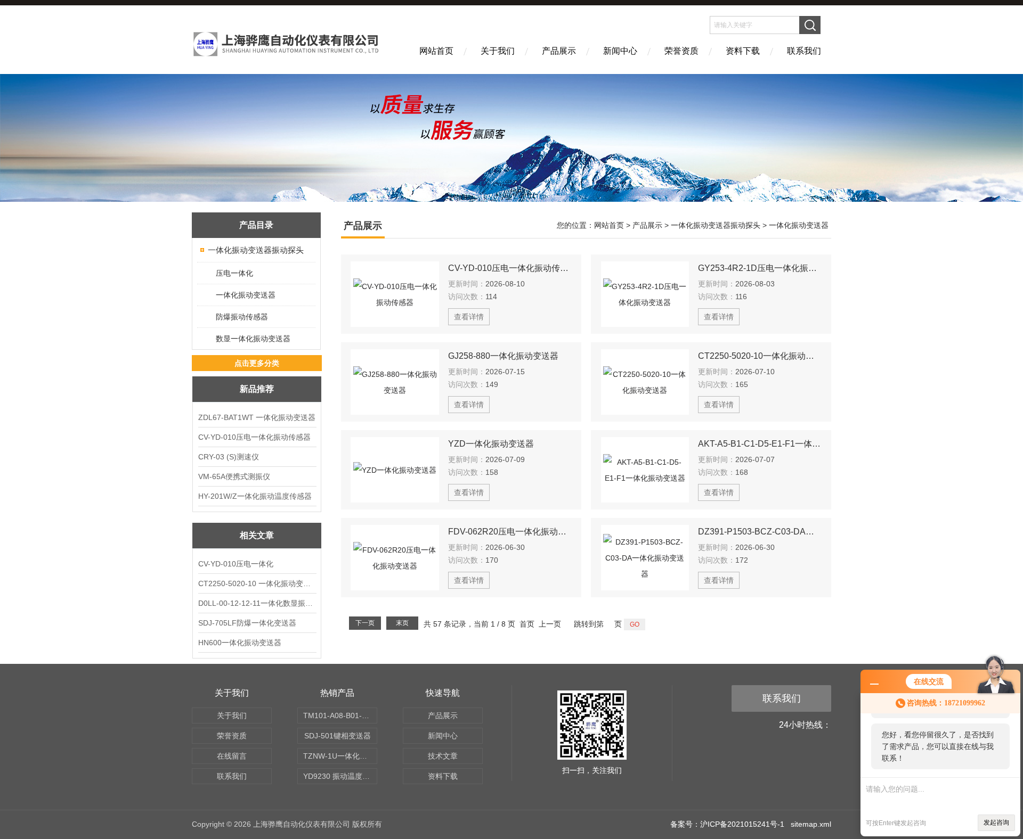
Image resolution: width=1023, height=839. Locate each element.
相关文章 (257, 535)
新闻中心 (620, 50)
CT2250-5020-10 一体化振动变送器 (256, 583)
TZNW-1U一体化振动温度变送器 (340, 756)
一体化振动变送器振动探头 (256, 249)
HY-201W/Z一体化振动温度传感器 (255, 496)
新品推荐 (257, 388)
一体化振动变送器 (245, 295)
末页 (402, 623)
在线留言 (232, 756)
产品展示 (559, 50)
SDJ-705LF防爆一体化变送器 (247, 623)
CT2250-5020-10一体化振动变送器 (760, 355)
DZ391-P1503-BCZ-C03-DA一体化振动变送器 (760, 531)
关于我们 (498, 50)
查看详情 (469, 316)
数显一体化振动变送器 (253, 338)
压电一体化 (234, 273)
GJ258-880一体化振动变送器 (503, 355)
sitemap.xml (811, 824)
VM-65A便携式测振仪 (234, 476)
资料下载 (743, 50)
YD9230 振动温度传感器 (340, 776)
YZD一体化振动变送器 (491, 443)
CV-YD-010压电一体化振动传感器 (254, 437)
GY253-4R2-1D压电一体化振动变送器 (760, 268)
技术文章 (443, 756)
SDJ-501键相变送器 (337, 735)
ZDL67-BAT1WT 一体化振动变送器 (256, 417)
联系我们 (804, 50)
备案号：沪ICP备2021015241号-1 (727, 824)
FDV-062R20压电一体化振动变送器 (510, 531)
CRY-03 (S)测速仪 (228, 457)
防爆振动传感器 (242, 316)
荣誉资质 (681, 50)
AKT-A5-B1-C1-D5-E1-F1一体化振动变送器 (760, 443)
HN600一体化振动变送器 (239, 642)
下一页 (365, 623)
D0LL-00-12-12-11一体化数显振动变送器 (256, 603)
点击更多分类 (256, 363)
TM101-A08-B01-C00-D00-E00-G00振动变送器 (340, 715)
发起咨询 (996, 822)
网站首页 (436, 50)
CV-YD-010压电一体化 (235, 564)
